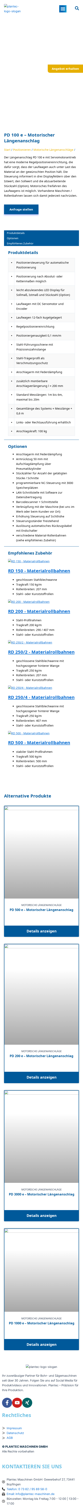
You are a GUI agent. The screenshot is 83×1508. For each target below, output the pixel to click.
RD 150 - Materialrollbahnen (39, 571)
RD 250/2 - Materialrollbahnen (41, 652)
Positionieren (22, 150)
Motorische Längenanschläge (53, 150)
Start (7, 150)
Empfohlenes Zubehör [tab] (20, 243)
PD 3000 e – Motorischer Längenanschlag (41, 1194)
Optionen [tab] (12, 238)
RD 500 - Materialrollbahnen (39, 742)
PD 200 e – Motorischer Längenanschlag (41, 1056)
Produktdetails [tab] (16, 233)
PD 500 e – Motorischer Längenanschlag (41, 910)
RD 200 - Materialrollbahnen (39, 611)
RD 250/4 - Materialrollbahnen (41, 697)
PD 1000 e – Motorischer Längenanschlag (41, 1323)
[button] (62, 8)
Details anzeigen (42, 931)
